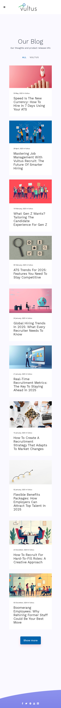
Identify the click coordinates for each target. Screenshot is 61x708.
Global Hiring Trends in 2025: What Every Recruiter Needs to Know (29, 328)
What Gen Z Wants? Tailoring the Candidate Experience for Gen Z (30, 219)
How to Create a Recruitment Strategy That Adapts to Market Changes (30, 443)
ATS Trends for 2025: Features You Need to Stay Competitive (30, 273)
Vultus (27, 93)
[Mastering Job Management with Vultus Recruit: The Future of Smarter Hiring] (30, 132)
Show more (31, 640)
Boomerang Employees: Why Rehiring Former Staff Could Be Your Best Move (30, 615)
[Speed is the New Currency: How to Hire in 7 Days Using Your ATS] (30, 76)
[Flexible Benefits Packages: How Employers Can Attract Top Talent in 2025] (30, 472)
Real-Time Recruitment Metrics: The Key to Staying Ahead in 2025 (30, 384)
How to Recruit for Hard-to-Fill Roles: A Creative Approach (29, 558)
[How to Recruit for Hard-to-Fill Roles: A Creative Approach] (30, 533)
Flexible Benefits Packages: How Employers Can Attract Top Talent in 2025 (29, 502)
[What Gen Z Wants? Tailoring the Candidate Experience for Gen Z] (30, 191)
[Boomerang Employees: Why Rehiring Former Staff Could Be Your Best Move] (30, 585)
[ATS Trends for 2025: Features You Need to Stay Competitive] (30, 248)
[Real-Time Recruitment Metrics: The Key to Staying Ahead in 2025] (30, 357)
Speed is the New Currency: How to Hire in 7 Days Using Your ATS (29, 103)
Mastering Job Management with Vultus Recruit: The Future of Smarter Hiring (28, 161)
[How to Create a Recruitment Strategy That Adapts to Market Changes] (30, 414)
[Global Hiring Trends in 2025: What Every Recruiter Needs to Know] (30, 301)
